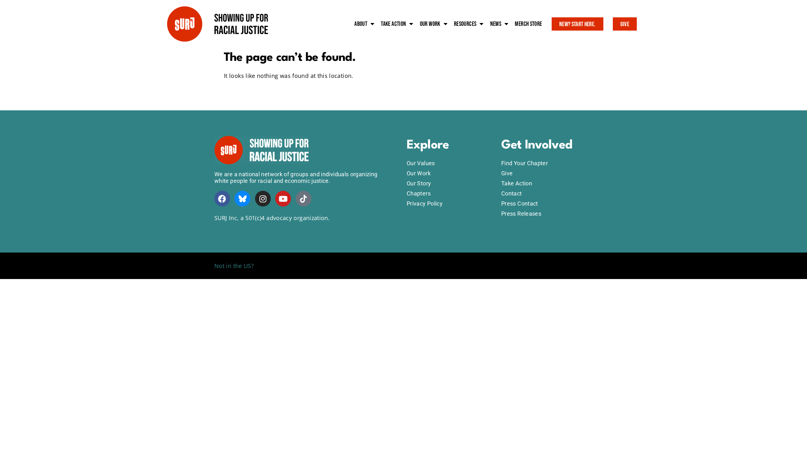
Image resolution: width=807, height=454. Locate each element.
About (360, 24)
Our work (430, 24)
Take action (393, 24)
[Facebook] (222, 199)
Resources (465, 24)
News (495, 24)
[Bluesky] (242, 199)
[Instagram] (263, 199)
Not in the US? (234, 266)
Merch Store (528, 24)
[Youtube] (283, 199)
